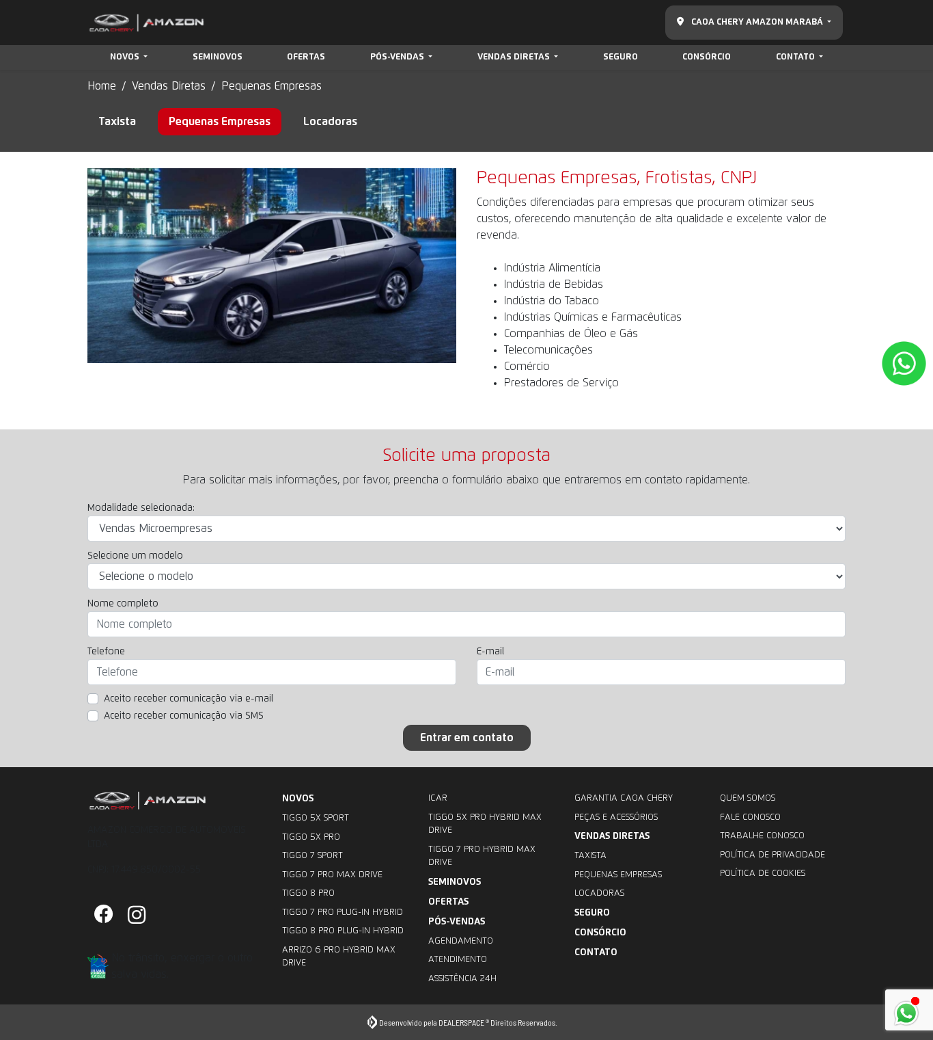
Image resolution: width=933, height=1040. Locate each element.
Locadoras (599, 893)
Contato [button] (796, 57)
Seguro (620, 57)
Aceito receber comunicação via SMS (184, 716)
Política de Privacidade (772, 855)
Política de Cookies (762, 873)
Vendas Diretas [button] (514, 57)
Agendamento (460, 941)
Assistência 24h (462, 978)
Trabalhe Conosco (762, 835)
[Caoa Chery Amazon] (146, 23)
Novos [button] (125, 57)
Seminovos (217, 57)
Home (101, 86)
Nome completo (122, 604)
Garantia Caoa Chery (623, 798)
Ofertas (306, 57)
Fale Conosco (750, 817)
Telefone (106, 651)
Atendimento (457, 959)
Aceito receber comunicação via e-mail (188, 699)
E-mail (490, 651)
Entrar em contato (467, 737)
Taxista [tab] (117, 121)
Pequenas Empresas (618, 874)
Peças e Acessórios (616, 817)
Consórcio (706, 57)
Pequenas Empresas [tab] (219, 121)
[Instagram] (136, 915)
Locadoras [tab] (330, 121)
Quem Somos (747, 798)
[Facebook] (103, 915)
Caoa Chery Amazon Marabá (757, 22)
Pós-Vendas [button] (398, 57)
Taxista (590, 855)
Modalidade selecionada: (141, 508)
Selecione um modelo (135, 556)
